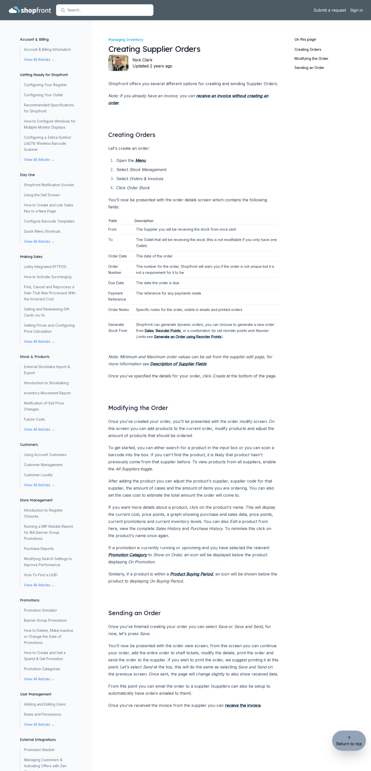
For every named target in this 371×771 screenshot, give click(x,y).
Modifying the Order (311, 58)
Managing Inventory (125, 39)
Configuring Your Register (45, 85)
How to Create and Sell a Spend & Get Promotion (45, 655)
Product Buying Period (191, 573)
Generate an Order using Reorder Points (187, 336)
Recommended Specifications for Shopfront (49, 108)
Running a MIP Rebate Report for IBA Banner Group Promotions (48, 532)
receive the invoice (243, 705)
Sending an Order (309, 67)
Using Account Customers (45, 454)
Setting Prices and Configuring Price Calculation (49, 328)
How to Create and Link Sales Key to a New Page (48, 208)
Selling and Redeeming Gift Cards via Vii (46, 312)
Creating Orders (308, 49)
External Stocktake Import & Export (47, 370)
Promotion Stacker (39, 750)
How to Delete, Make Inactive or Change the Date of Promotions (48, 636)
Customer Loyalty (38, 475)
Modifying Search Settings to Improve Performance (48, 562)
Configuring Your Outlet (43, 95)
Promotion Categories (42, 669)
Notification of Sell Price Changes (44, 406)
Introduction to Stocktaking (46, 383)
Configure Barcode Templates (49, 221)
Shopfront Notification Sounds (49, 185)
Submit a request (329, 10)
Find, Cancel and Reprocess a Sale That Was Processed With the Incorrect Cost (49, 293)
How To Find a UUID (41, 575)
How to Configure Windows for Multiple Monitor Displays (50, 124)
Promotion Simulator (40, 610)
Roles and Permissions (42, 714)
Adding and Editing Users (45, 704)
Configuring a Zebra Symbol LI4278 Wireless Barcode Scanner (47, 143)
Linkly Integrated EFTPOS (45, 266)
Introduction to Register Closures (43, 513)
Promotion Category (127, 554)
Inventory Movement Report (47, 393)
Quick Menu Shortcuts (42, 231)
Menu (140, 160)
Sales (149, 330)
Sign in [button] (356, 10)
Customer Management (43, 465)
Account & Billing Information (47, 49)
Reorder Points (168, 330)
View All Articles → (39, 59)
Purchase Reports (39, 548)
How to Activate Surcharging (47, 277)
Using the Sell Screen (42, 195)
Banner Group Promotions (45, 620)
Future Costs (34, 419)
